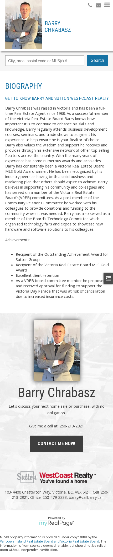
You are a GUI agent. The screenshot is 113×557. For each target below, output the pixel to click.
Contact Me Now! (56, 443)
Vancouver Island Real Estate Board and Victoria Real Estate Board (49, 541)
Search (97, 60)
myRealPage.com (56, 523)
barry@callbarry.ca (85, 497)
